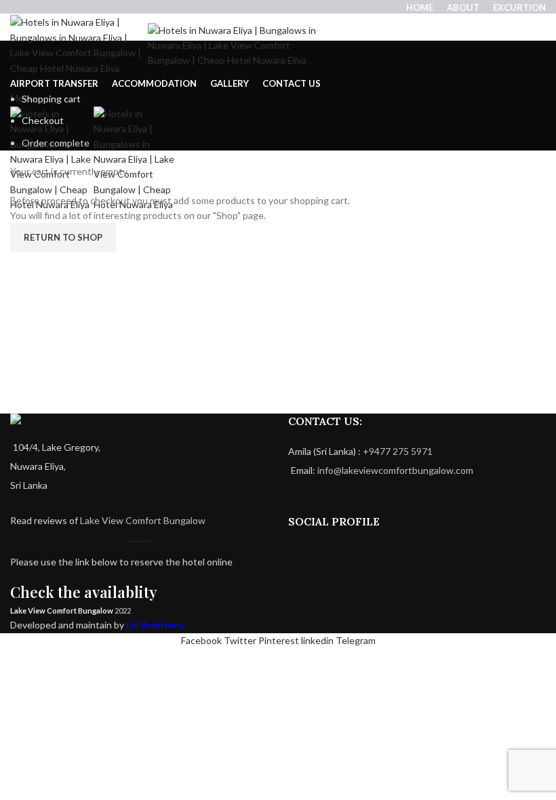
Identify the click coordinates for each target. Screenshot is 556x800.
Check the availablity (83, 592)
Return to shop (63, 237)
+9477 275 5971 (398, 451)
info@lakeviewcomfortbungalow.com (395, 470)
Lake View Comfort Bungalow (142, 520)
